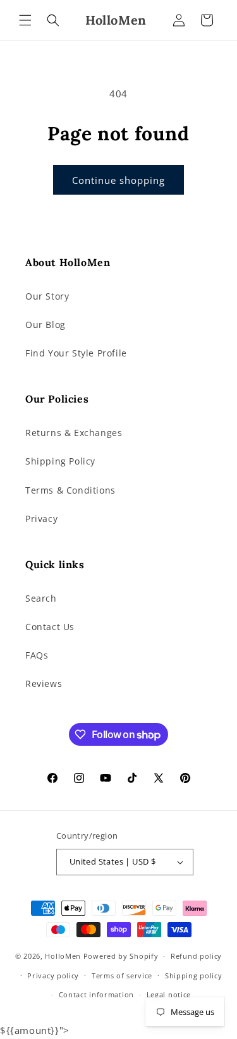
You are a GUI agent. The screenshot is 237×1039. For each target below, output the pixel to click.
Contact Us (50, 627)
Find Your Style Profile (76, 353)
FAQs (36, 655)
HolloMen (63, 956)
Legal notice (169, 994)
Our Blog (45, 325)
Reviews (43, 683)
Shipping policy (193, 975)
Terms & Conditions (70, 490)
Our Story (47, 296)
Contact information (96, 994)
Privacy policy (53, 975)
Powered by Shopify (121, 956)
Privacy (41, 519)
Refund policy (196, 956)
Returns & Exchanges (73, 433)
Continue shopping (118, 180)
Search (41, 598)
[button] (25, 20)
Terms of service (122, 975)
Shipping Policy (60, 461)
